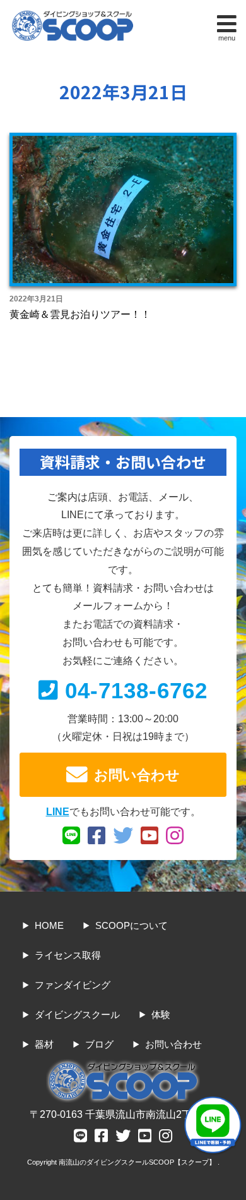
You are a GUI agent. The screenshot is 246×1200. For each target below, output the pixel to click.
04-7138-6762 (136, 690)
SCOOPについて (131, 925)
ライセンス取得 (68, 955)
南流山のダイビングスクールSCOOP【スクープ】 (138, 1162)
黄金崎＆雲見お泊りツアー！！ (80, 314)
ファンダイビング (72, 984)
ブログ (99, 1044)
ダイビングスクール (77, 1014)
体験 (160, 1014)
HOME (49, 925)
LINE (57, 811)
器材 (44, 1044)
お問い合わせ (137, 775)
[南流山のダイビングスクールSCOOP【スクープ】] (72, 13)
